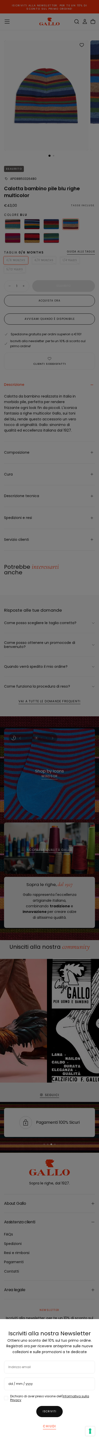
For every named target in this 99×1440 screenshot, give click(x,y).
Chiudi (49, 1426)
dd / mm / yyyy (20, 1384)
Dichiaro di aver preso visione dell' (49, 1398)
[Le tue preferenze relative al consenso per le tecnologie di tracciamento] (90, 1431)
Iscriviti (49, 1411)
